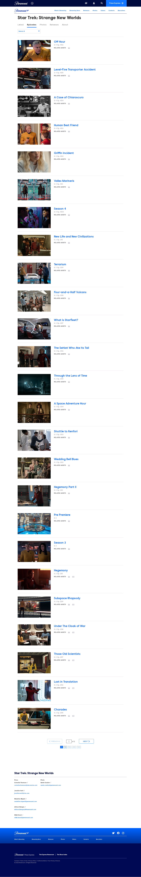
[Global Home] (21, 3)
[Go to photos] (70, 48)
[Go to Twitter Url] (114, 833)
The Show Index (62, 854)
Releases (86, 10)
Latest (21, 24)
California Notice (42, 860)
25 (62, 747)
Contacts (112, 10)
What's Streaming (60, 10)
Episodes (31, 24)
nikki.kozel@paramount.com (23, 817)
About (65, 24)
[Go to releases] (74, 577)
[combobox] (29, 31)
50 (65, 747)
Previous (55, 741)
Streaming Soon (74, 10)
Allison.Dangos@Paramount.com (25, 809)
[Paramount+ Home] (27, 10)
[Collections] (86, 3)
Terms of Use (23, 860)
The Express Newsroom (46, 854)
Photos (95, 10)
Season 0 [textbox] (22, 31)
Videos (103, 10)
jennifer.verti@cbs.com (21, 793)
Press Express (115, 3)
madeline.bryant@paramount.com (25, 801)
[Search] (101, 3)
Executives (121, 10)
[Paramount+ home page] (63, 833)
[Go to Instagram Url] (124, 833)
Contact (16, 860)
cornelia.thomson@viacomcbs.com (25, 785)
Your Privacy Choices (54, 860)
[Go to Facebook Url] (119, 833)
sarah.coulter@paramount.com (51, 785)
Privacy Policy (32, 860)
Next (85, 741)
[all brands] (32, 3)
